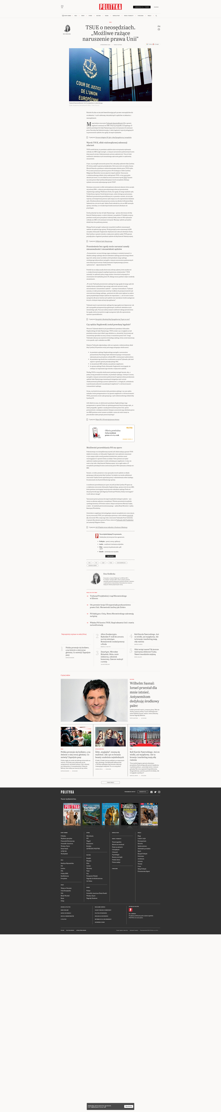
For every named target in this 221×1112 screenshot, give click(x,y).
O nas (139, 866)
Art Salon (89, 881)
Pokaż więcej (110, 782)
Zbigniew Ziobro (92, 565)
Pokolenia (140, 15)
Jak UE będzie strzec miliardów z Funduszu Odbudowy (111, 527)
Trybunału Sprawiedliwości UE (115, 123)
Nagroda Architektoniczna (94, 878)
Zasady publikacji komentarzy (103, 910)
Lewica (63, 868)
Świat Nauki (64, 849)
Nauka (106, 15)
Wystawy (89, 868)
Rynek (90, 15)
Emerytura (89, 843)
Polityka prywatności (101, 913)
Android (133, 913)
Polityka (63, 836)
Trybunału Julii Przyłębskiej (124, 520)
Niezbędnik (64, 854)
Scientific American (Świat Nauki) (96, 893)
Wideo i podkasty (128, 15)
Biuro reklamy (65, 910)
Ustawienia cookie (100, 922)
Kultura (98, 15)
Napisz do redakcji (66, 913)
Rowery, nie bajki (117, 857)
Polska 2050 (64, 873)
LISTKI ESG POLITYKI (93, 849)
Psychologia (115, 855)
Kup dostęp (129, 1106)
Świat (82, 15)
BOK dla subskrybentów (67, 916)
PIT (87, 838)
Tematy (140, 864)
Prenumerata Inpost (130, 791)
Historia (140, 843)
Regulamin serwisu (100, 907)
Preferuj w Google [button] (153, 44)
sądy (103, 562)
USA (62, 893)
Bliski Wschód (65, 896)
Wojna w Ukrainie (66, 888)
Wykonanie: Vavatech (134, 930)
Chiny (62, 901)
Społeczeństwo (142, 846)
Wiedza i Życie (65, 846)
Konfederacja (65, 876)
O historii (115, 852)
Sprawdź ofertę (127, 439)
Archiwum (141, 859)
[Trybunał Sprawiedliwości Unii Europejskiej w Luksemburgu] (110, 74)
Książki (88, 858)
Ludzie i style (142, 838)
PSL (62, 871)
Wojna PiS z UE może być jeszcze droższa (107, 419)
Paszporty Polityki (92, 876)
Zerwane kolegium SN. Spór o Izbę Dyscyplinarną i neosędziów (113, 137)
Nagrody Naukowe (91, 898)
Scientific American (67, 843)
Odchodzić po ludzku (144, 849)
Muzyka (88, 861)
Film (87, 863)
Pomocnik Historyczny (68, 841)
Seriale (88, 866)
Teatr (88, 871)
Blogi (139, 836)
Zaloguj (156, 7)
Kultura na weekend (118, 844)
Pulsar (88, 891)
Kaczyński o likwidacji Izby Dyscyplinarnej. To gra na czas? (112, 319)
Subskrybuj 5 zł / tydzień (142, 7)
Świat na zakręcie (117, 847)
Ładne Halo (125, 930)
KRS (89, 562)
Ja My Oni (64, 851)
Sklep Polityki (142, 869)
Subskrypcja (142, 791)
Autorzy (140, 861)
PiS (96, 562)
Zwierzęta (141, 856)
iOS (130, 913)
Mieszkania (89, 836)
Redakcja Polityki (65, 907)
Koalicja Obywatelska (67, 863)
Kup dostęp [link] (110, 556)
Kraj (76, 15)
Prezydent (64, 878)
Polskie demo (116, 860)
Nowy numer (67, 15)
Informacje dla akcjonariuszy (103, 919)
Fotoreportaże (142, 841)
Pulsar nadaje (116, 862)
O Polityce (63, 919)
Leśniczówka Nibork (81, 930)
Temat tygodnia (116, 842)
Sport (139, 851)
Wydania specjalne (66, 838)
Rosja (62, 898)
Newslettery (116, 15)
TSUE (125, 177)
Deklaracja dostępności (101, 916)
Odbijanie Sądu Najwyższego (103, 241)
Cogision (121, 930)
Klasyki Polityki (142, 854)
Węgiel (88, 841)
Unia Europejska (121, 562)
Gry (87, 873)
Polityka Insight (70, 930)
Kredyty (88, 846)
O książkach (115, 849)
